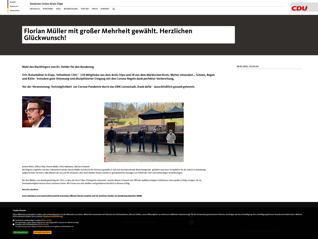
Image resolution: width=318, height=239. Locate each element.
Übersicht (46, 220)
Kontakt (13, 2)
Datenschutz (14, 10)
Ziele (58, 9)
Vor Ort (85, 9)
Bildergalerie (71, 9)
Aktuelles (35, 9)
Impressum (14, 6)
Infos (95, 9)
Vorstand (48, 9)
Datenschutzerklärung (52, 217)
